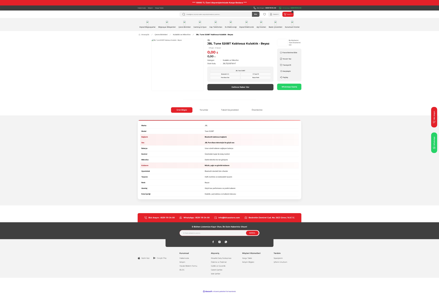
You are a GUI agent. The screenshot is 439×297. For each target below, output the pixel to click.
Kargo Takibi (247, 258)
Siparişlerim (278, 258)
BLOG (181, 270)
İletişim (182, 262)
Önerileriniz (257, 110)
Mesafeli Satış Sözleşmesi (221, 258)
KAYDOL (252, 233)
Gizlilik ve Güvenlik (218, 266)
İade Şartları (215, 274)
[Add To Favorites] (289, 52)
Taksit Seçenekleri (230, 110)
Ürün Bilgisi (182, 110)
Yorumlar (204, 110)
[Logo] (157, 253)
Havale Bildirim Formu (188, 266)
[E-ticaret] (219, 291)
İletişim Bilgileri (248, 262)
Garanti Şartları (216, 270)
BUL (255, 14)
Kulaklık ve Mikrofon (231, 60)
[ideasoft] (207, 291)
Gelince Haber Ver (240, 87)
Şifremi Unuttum (280, 262)
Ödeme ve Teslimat (219, 262)
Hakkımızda (184, 258)
